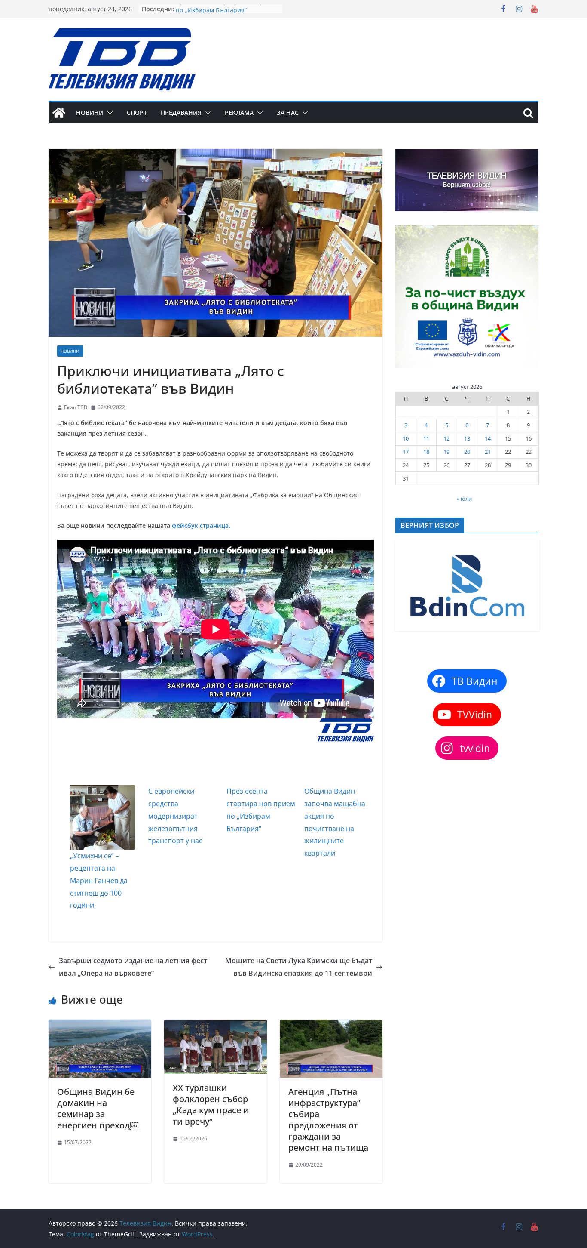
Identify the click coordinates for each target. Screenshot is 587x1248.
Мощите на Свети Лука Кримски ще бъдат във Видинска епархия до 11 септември (298, 967)
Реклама (239, 112)
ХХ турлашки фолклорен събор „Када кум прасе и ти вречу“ (211, 1104)
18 (426, 452)
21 (488, 452)
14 (488, 438)
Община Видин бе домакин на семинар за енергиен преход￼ (97, 1108)
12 (446, 438)
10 (406, 438)
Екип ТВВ (75, 407)
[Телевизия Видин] (59, 112)
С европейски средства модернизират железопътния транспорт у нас (175, 815)
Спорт (137, 112)
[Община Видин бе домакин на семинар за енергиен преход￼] (100, 1025)
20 (467, 452)
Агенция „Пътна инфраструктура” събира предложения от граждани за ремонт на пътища (328, 1119)
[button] (108, 113)
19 (446, 452)
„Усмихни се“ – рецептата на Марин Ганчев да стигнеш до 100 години (99, 880)
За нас (288, 112)
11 (426, 438)
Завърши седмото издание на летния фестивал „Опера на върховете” (133, 967)
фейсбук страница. (201, 525)
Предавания (181, 112)
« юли (464, 498)
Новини (90, 112)
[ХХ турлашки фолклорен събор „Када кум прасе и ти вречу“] (215, 1025)
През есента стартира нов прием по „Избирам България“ (225, 13)
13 (467, 438)
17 (406, 452)
